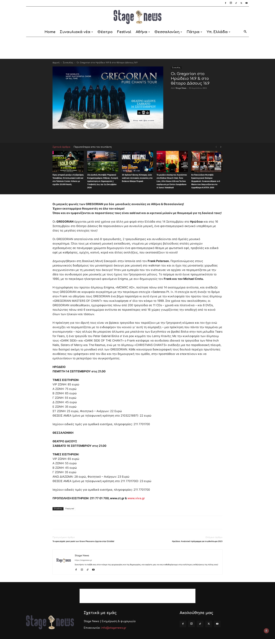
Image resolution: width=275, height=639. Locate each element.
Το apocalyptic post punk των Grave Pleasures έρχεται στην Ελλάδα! (83, 541)
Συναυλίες (68, 63)
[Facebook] (225, 3)
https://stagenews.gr (83, 560)
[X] (241, 3)
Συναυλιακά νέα (75, 32)
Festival (124, 32)
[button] (245, 32)
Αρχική (56, 63)
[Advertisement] (137, 48)
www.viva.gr (136, 498)
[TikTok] (236, 3)
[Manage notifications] (266, 630)
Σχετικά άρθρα (61, 147)
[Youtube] (246, 3)
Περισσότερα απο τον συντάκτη (93, 147)
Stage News (181, 88)
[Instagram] (230, 3)
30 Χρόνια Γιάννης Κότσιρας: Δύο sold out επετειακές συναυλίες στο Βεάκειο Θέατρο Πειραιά (137, 178)
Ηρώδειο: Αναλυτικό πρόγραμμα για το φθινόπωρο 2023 (197, 541)
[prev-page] (216, 147)
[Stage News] (137, 17)
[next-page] (220, 147)
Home (50, 32)
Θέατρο (105, 32)
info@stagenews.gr (113, 627)
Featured (70, 509)
